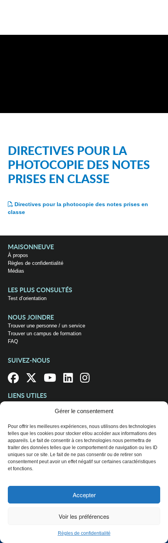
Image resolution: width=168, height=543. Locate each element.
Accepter (84, 495)
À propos (18, 255)
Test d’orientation (27, 298)
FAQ (13, 341)
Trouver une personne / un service (46, 326)
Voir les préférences (84, 516)
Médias (16, 271)
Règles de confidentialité (84, 533)
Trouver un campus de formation (44, 333)
